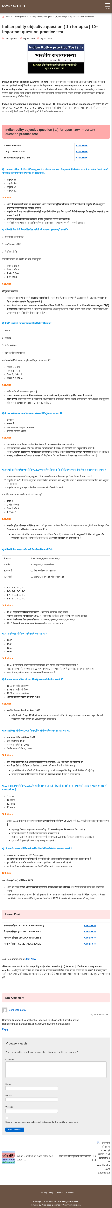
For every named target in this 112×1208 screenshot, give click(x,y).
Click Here (82, 145)
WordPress (46, 1205)
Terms (60, 1193)
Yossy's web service (71, 1205)
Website (9, 1107)
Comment (10, 1059)
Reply (5, 1029)
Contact (70, 1193)
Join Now (31, 959)
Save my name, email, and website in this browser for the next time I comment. (41, 1122)
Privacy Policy (47, 1193)
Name (8, 1084)
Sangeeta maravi (18, 1010)
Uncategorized (11, 38)
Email (8, 1095)
